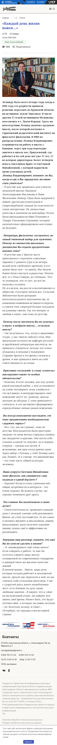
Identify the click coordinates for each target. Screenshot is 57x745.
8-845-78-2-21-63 (8, 655)
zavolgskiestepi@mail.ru (11, 650)
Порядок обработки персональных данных (22, 723)
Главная (5, 18)
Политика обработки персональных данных (22, 720)
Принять (29, 742)
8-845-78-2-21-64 (26, 655)
